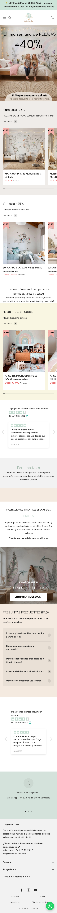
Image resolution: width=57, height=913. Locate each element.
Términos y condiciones (42, 902)
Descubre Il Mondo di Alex (16, 876)
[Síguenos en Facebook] (21, 890)
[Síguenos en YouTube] (35, 890)
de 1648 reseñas (16, 415)
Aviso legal (15, 902)
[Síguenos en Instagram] (28, 890)
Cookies (42, 896)
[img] (29, 412)
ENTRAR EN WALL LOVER (28, 596)
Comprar (7, 862)
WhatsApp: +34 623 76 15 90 (18, 850)
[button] (3, 432)
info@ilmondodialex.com (14, 853)
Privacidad (15, 896)
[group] (28, 63)
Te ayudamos (9, 869)
